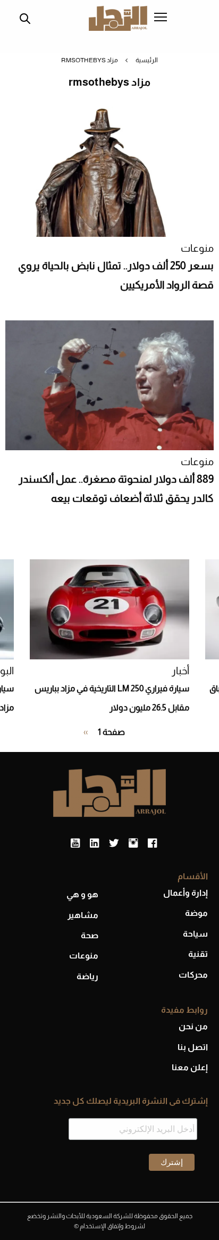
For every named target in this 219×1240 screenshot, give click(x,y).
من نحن (193, 1026)
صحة (89, 935)
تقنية (198, 953)
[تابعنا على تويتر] (114, 843)
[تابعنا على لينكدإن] (94, 843)
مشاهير (83, 915)
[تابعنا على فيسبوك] (152, 843)
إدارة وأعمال (185, 892)
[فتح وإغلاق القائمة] (160, 18)
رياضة (87, 976)
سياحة (195, 933)
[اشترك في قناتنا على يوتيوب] (75, 843)
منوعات (197, 248)
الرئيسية (147, 60)
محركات (193, 974)
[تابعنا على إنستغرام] (133, 843)
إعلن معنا (190, 1067)
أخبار (180, 670)
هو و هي (82, 894)
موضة (196, 912)
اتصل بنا (193, 1047)
